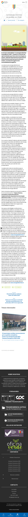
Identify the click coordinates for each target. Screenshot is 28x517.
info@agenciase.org (14, 497)
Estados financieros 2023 (14, 469)
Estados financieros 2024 (14, 471)
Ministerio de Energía (14, 340)
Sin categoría (18, 287)
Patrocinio (14, 491)
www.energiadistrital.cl (17, 235)
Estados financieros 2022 (14, 467)
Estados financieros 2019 (14, 461)
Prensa (14, 493)
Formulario (14, 489)
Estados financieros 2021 (14, 465)
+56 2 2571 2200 (14, 495)
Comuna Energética (7, 340)
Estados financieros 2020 (14, 463)
